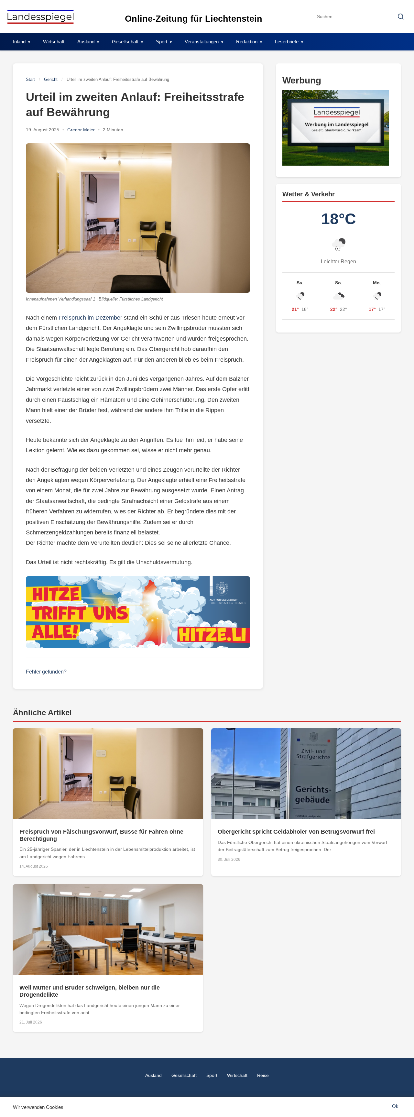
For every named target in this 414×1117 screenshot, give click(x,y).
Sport (161, 41)
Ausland (85, 41)
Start (30, 79)
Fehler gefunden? (46, 671)
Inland (19, 41)
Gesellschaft (125, 41)
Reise (263, 1075)
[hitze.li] (138, 612)
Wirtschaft (53, 41)
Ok (395, 1106)
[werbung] (338, 128)
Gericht (51, 79)
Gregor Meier (81, 129)
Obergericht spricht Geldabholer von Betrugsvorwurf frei (296, 831)
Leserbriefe (287, 41)
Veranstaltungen (202, 41)
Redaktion (246, 41)
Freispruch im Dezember (90, 317)
